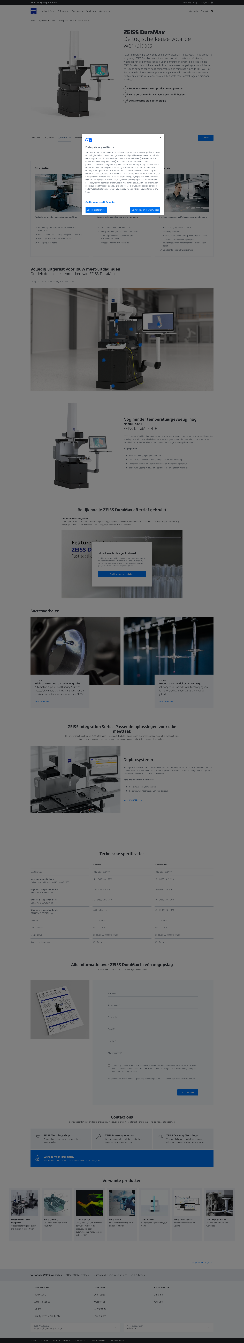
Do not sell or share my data (145, 210)
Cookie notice (92, 202)
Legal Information (107, 202)
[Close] (160, 137)
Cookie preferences (96, 210)
